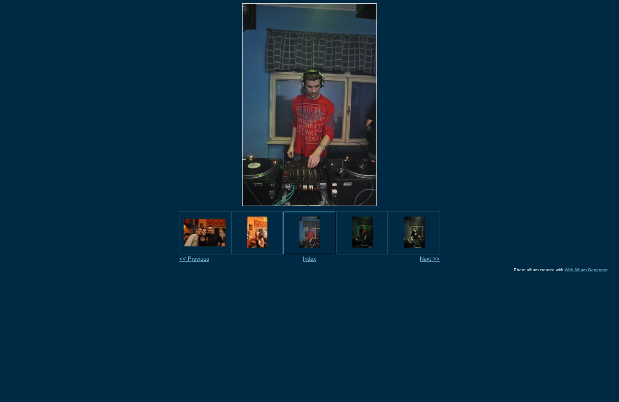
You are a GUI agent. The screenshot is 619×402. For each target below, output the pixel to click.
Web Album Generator (586, 269)
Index (309, 259)
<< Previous (194, 259)
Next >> (430, 259)
